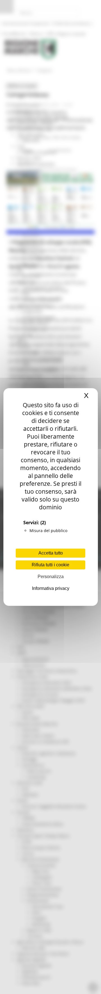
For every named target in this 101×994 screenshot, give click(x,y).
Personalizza (51, 576)
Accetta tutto (50, 553)
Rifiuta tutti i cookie (50, 564)
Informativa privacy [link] (50, 588)
